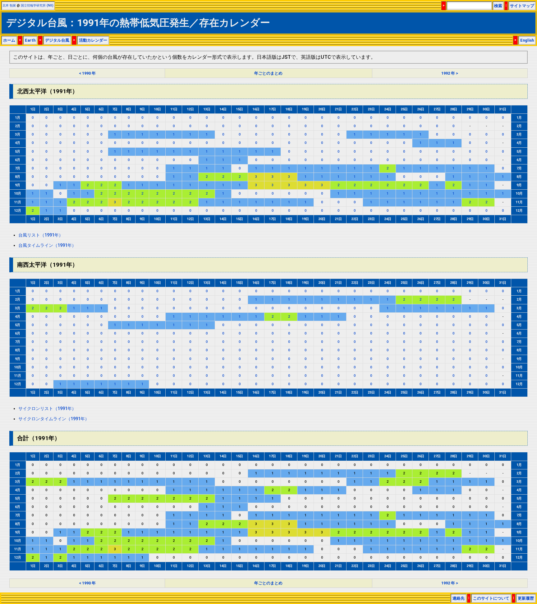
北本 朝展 (9, 5)
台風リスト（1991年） (40, 235)
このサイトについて (491, 598)
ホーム (9, 40)
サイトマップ (522, 5)
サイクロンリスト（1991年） (47, 408)
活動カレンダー (93, 40)
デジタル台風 (57, 40)
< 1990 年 (87, 73)
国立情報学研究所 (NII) (37, 5)
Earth (30, 40)
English (527, 40)
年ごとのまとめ (268, 73)
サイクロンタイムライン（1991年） (53, 419)
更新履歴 (526, 598)
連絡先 (458, 598)
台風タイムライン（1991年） (47, 245)
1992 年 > (449, 73)
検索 (498, 5)
